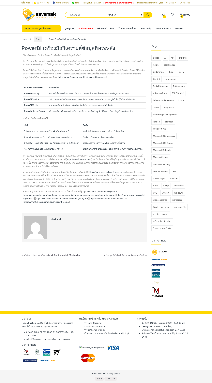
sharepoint (179, 185)
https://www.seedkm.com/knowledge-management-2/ (48, 195)
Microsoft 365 (159, 129)
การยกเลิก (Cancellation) (95, 326)
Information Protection (163, 100)
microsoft (169, 121)
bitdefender (158, 72)
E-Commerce (179, 86)
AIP (172, 58)
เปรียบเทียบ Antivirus (162, 221)
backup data (169, 65)
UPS (155, 193)
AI (165, 58)
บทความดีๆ (146, 28)
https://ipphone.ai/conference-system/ (99, 191)
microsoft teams (160, 171)
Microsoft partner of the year (150, 3)
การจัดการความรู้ (160, 214)
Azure (156, 65)
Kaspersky (169, 107)
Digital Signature (160, 86)
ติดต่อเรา (179, 28)
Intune (181, 100)
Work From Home (161, 207)
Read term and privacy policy (106, 373)
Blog (38, 39)
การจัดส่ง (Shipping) (93, 323)
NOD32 (176, 171)
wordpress (177, 200)
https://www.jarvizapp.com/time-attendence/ (95, 195)
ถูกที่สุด (68, 28)
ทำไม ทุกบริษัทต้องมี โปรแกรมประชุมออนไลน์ (125, 255)
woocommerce (160, 200)
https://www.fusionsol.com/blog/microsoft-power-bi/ (82, 77)
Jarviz (156, 107)
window (165, 193)
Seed (155, 185)
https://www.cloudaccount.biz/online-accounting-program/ (62, 198)
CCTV (181, 72)
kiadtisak (56, 219)
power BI (174, 178)
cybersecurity (171, 79)
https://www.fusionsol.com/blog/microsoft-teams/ (46, 202)
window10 (178, 193)
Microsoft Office (105, 28)
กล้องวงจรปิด (180, 207)
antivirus (183, 58)
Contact (172, 3)
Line (77, 3)
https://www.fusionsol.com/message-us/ (107, 172)
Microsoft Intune (160, 157)
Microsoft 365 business (164, 136)
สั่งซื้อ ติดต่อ (25, 3)
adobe (156, 58)
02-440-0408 (43, 3)
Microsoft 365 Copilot (163, 143)
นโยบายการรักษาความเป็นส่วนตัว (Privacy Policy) (106, 333)
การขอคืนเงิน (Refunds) (95, 330)
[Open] (59, 15)
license (156, 121)
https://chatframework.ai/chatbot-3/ (106, 198)
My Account (185, 3)
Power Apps (159, 178)
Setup (166, 185)
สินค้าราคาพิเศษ (85, 28)
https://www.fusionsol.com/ (79, 159)
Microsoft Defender (162, 150)
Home (24, 39)
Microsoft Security (161, 164)
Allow (99, 379)
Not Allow (111, 379)
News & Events (163, 28)
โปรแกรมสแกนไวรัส (128, 28)
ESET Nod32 (178, 93)
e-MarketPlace (160, 93)
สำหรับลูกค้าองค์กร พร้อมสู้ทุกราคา (119, 3)
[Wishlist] (172, 14)
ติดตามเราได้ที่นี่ (62, 3)
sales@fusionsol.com (92, 3)
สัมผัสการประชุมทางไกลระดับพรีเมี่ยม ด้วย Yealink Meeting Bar (51, 255)
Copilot (156, 79)
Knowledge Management (165, 114)
